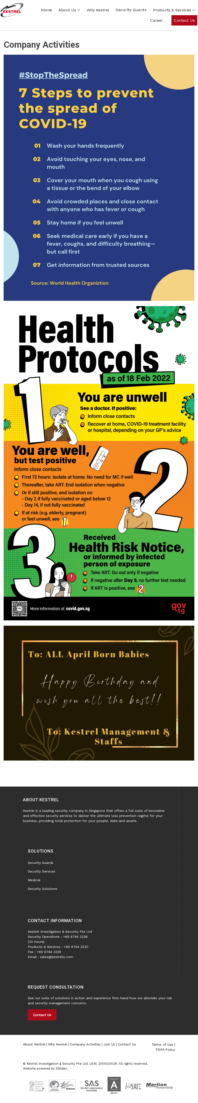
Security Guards (131, 9)
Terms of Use (162, 1044)
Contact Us (42, 1015)
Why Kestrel (57, 1044)
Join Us (109, 1044)
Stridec (61, 1068)
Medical (34, 880)
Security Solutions (42, 889)
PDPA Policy (165, 1049)
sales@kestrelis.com (56, 957)
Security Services (41, 871)
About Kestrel (34, 1044)
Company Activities (85, 1044)
